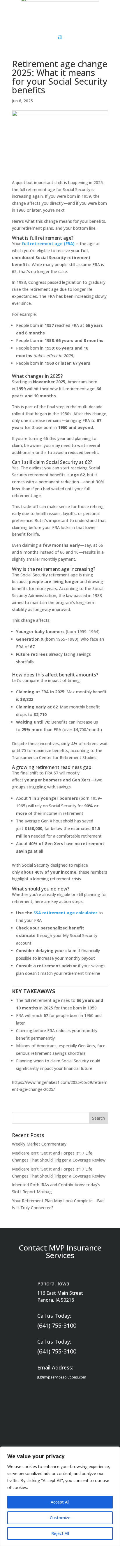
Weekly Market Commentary (39, 1144)
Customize (60, 1517)
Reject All (60, 1533)
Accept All (60, 1502)
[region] (60, 1496)
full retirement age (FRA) (48, 243)
